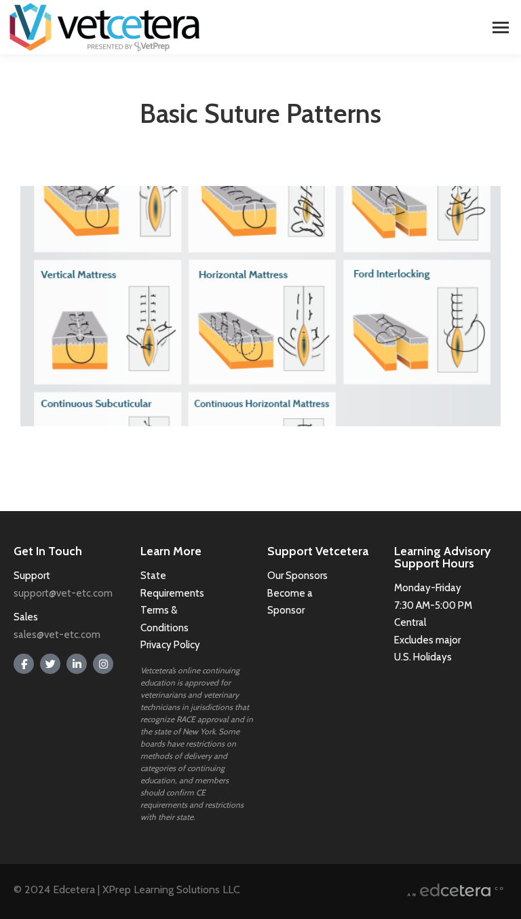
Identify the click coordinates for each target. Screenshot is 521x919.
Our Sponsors (297, 575)
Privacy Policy (170, 645)
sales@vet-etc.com (57, 635)
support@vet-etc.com (63, 593)
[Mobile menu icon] (500, 27)
